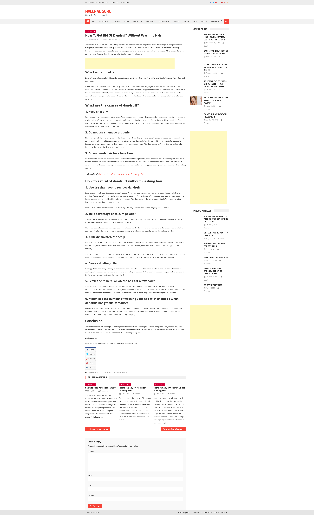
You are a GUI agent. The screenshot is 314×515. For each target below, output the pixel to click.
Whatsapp (196, 512)
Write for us (125, 2)
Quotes (214, 21)
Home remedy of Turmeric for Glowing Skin (133, 389)
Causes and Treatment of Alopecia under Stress (216, 52)
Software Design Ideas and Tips (99, 429)
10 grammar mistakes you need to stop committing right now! (216, 219)
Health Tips (137, 21)
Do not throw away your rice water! (216, 115)
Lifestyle (116, 21)
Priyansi (137, 393)
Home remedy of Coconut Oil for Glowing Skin (169, 389)
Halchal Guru (98, 11)
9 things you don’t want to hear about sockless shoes (215, 67)
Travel (126, 21)
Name (90, 475)
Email (90, 485)
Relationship (164, 21)
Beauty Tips (150, 21)
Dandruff (110, 372)
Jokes (203, 21)
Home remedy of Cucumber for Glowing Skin (121, 174)
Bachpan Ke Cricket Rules (216, 257)
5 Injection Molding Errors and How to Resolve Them (213, 271)
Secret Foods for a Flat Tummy (100, 387)
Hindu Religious (183, 512)
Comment (91, 451)
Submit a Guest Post (210, 512)
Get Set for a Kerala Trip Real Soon (216, 234)
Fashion (176, 21)
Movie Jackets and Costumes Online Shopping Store (174, 429)
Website (91, 495)
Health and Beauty (120, 372)
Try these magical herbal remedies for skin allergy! (216, 100)
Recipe (186, 21)
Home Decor (104, 21)
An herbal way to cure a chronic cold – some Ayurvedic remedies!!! (215, 84)
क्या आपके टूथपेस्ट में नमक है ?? (214, 284)
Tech (195, 21)
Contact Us (114, 2)
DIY (93, 21)
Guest (105, 39)
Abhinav (206, 76)
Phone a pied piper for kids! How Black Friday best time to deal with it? (216, 37)
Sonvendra (104, 391)
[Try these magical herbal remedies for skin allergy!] (196, 100)
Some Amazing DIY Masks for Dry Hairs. (215, 245)
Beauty (95, 372)
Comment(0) (115, 39)
